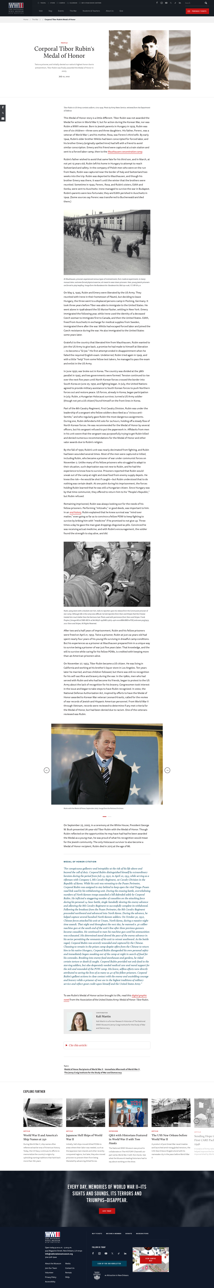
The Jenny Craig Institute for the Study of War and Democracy (93, 1072)
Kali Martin (103, 1016)
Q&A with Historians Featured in (128, 1139)
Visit (41, 10)
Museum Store (142, 1233)
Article (26, 1131)
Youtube (166, 3)
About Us (110, 10)
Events (61, 10)
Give (121, 10)
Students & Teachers (91, 10)
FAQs (67, 1277)
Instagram (161, 3)
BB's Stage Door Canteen (91, 3)
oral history (75, 512)
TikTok (175, 3)
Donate (128, 1233)
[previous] (46, 770)
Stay (50, 10)
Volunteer (49, 1272)
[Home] (16, 8)
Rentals (68, 1272)
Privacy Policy (50, 1277)
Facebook (157, 3)
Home (25, 19)
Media (67, 1263)
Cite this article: (78, 1045)
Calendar (73, 3)
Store (52, 3)
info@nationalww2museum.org (59, 1253)
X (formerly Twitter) (171, 3)
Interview (113, 1131)
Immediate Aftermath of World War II (122, 1069)
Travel (43, 3)
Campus (62, 3)
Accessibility (50, 1281)
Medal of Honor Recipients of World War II (84, 1069)
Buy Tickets (97, 1233)
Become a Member (113, 1233)
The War (73, 10)
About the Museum (53, 1263)
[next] (167, 770)
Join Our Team (51, 1268)
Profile (64, 43)
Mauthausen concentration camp (125, 151)
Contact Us (69, 1268)
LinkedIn (180, 3)
